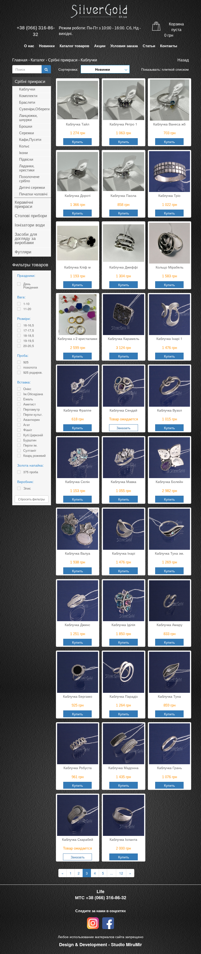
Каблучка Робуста (77, 767)
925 (25, 362)
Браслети (27, 102)
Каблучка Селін (77, 481)
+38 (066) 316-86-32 (36, 31)
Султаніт (29, 450)
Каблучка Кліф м (77, 267)
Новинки (47, 46)
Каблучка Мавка (123, 481)
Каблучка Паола (123, 195)
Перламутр (31, 409)
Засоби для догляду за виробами (26, 238)
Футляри (23, 252)
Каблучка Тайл (77, 124)
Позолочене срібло (29, 179)
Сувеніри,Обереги (34, 109)
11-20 (27, 309)
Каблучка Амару (169, 624)
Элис (27, 488)
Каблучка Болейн (169, 481)
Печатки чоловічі (33, 194)
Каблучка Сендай (123, 410)
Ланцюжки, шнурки (28, 117)
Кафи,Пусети (30, 139)
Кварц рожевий (34, 455)
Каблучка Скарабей (77, 839)
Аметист (29, 404)
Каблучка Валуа (77, 553)
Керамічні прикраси (24, 204)
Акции (99, 46)
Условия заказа (124, 46)
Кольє (24, 146)
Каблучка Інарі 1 (169, 338)
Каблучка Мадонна (123, 767)
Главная (19, 60)
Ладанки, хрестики (26, 168)
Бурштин (29, 440)
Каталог (38, 60)
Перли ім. (30, 445)
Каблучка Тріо (169, 195)
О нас (29, 46)
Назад (183, 60)
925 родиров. (33, 372)
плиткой (168, 69)
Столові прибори (31, 215)
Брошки (25, 126)
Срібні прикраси (62, 60)
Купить (77, 141)
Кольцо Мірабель (169, 267)
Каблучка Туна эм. (169, 553)
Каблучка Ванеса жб (169, 124)
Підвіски (26, 159)
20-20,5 (28, 346)
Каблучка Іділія (123, 624)
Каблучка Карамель (123, 338)
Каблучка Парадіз (124, 696)
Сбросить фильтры (31, 499)
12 (121, 873)
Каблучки (89, 60)
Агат (26, 424)
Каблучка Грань (169, 767)
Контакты (168, 46)
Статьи (149, 46)
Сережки (26, 133)
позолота (30, 367)
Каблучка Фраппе (77, 410)
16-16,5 (28, 325)
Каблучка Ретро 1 (123, 124)
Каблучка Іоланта (123, 839)
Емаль (28, 399)
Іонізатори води (30, 225)
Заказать (123, 427)
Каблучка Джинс (77, 624)
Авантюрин (31, 419)
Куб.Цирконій (33, 435)
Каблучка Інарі (123, 553)
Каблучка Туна (169, 696)
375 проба (30, 472)
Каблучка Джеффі (123, 267)
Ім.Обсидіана (33, 394)
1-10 (26, 303)
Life (100, 891)
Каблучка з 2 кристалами (77, 338)
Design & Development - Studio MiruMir (100, 944)
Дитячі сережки (32, 187)
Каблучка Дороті (77, 195)
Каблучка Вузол (169, 410)
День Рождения (30, 285)
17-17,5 (28, 330)
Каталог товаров (74, 46)
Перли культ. (33, 414)
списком (182, 69)
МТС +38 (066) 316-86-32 (100, 898)
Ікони (23, 153)
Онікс (27, 389)
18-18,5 (28, 335)
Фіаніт (27, 430)
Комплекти (28, 96)
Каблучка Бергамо (77, 696)
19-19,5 (28, 340)
